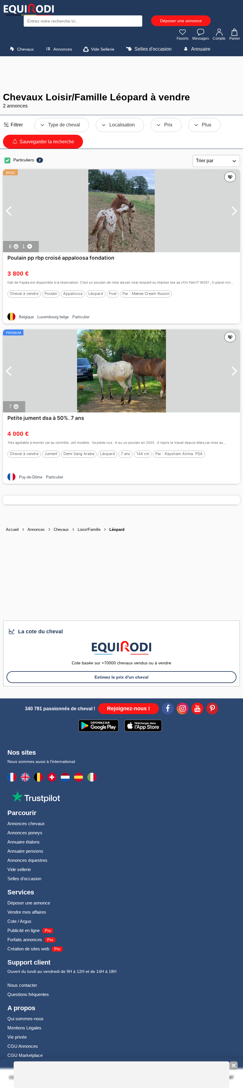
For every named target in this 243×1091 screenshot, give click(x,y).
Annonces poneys (24, 832)
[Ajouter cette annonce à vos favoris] (230, 177)
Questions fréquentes (28, 994)
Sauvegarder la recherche (46, 141)
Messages (200, 38)
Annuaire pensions (25, 851)
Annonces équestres (27, 860)
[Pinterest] (212, 709)
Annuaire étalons (23, 841)
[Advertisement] (121, 74)
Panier (234, 38)
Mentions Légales (24, 1027)
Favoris (182, 38)
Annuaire (200, 49)
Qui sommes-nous (25, 1018)
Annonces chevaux (26, 823)
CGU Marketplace (25, 1055)
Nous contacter (22, 985)
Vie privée (17, 1036)
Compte (219, 38)
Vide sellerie (19, 869)
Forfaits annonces (24, 939)
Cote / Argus (19, 921)
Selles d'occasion (152, 49)
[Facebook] (168, 709)
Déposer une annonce (181, 20)
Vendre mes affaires (26, 912)
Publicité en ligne (23, 930)
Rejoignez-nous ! (128, 708)
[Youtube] (197, 709)
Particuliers (23, 160)
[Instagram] (182, 709)
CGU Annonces (22, 1046)
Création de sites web (28, 948)
